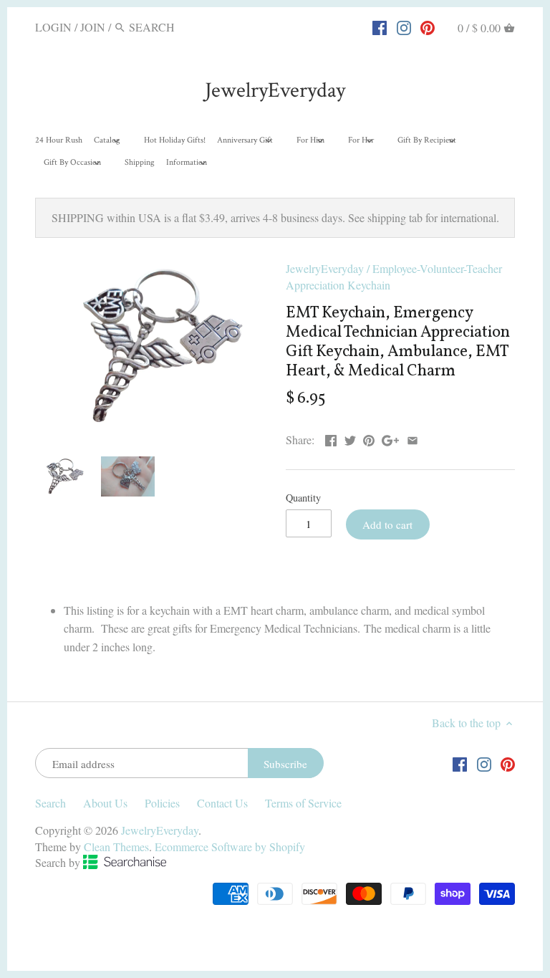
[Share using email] (412, 438)
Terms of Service (303, 802)
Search (50, 802)
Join (92, 26)
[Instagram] (404, 26)
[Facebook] (379, 26)
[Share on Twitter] (350, 438)
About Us (105, 802)
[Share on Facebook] (331, 438)
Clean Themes (116, 846)
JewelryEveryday (275, 91)
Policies (162, 802)
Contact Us (222, 802)
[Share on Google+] (390, 438)
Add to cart (387, 524)
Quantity (303, 498)
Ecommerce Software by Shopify (230, 846)
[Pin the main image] (369, 438)
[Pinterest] (427, 26)
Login (53, 26)
